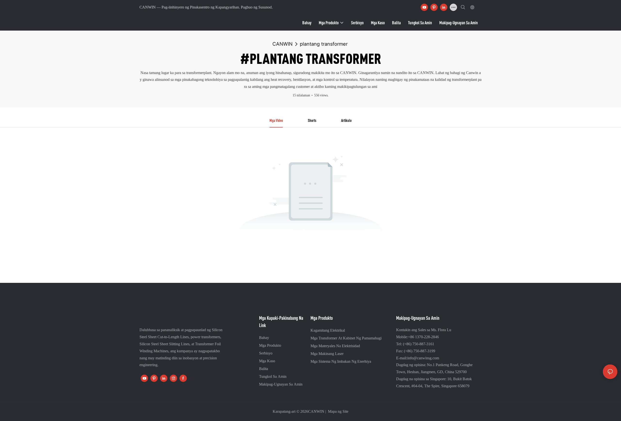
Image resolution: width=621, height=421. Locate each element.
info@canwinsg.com (423, 358)
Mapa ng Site (337, 411)
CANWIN (282, 44)
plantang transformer (324, 44)
